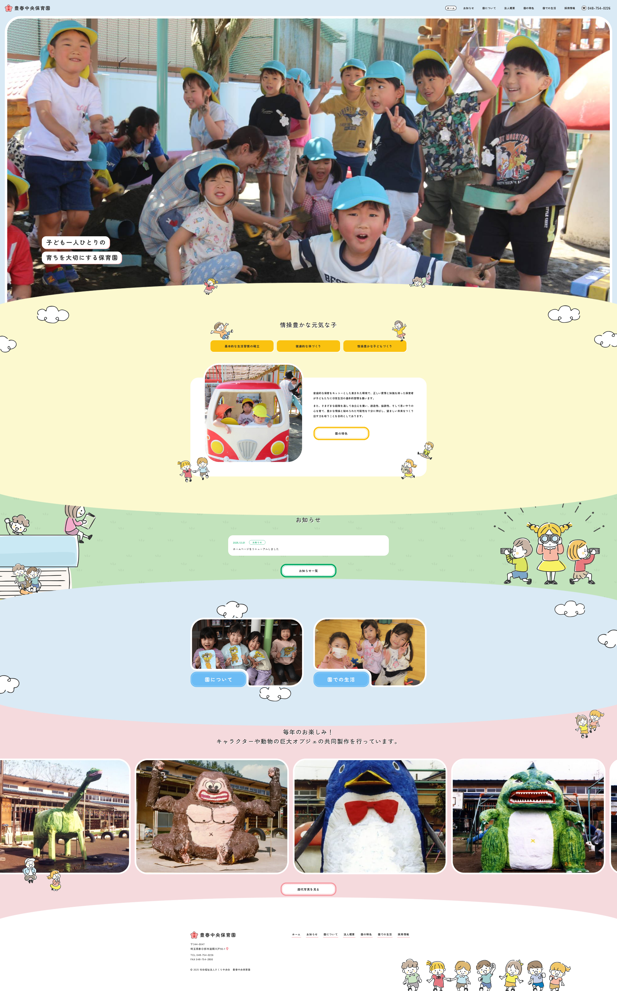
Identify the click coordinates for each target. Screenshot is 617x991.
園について (489, 8)
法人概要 (509, 8)
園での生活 (549, 8)
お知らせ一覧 (308, 571)
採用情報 (569, 8)
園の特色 (528, 8)
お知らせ (468, 8)
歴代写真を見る (308, 889)
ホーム (451, 8)
